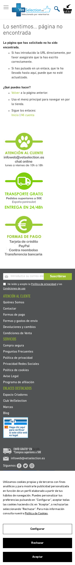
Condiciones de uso (14, 288)
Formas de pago (14, 314)
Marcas (8, 407)
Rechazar (37, 543)
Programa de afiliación (18, 382)
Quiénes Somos (13, 302)
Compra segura (13, 345)
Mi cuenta (27, 115)
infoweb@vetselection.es (28, 458)
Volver (15, 93)
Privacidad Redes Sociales (21, 364)
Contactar (9, 308)
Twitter (25, 465)
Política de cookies (16, 370)
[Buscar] (57, 9)
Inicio (15, 115)
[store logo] (31, 9)
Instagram (31, 465)
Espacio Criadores (15, 394)
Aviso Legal (11, 376)
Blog (6, 413)
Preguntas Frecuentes (18, 351)
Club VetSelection (15, 401)
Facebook (19, 465)
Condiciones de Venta (17, 333)
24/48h (36, 449)
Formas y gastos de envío (20, 321)
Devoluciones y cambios (19, 327)
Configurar (37, 529)
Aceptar (37, 557)
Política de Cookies (36, 513)
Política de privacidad (43, 284)
